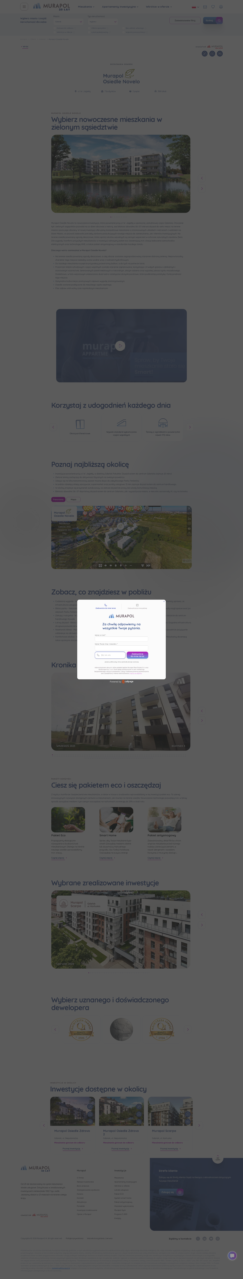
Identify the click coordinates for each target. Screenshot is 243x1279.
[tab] (106, 607)
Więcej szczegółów (135, 673)
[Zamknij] (164, 601)
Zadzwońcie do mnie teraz (137, 655)
